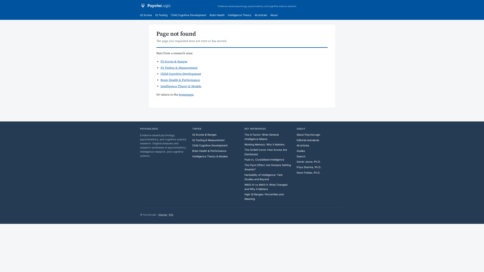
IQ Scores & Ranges (174, 62)
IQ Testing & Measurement (179, 68)
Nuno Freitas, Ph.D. (308, 172)
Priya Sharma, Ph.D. (309, 167)
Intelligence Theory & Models (181, 86)
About (274, 15)
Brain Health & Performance (180, 80)
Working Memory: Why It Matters (264, 144)
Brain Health (217, 15)
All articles (261, 15)
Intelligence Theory (239, 15)
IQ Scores (146, 15)
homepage (186, 95)
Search (301, 156)
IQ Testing (161, 15)
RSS (171, 214)
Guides (301, 150)
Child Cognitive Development (188, 15)
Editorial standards (308, 140)
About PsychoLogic (308, 134)
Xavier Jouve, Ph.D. (308, 161)
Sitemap (162, 214)
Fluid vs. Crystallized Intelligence (264, 159)
